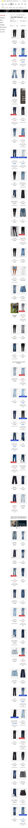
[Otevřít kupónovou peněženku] (12, 4)
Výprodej (18, 25)
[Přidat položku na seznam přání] (16, 30)
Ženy (3, 4)
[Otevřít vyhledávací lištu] (25, 8)
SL (14, 14)
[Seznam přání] (22, 4)
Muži (6, 4)
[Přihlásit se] (16, 4)
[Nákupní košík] (25, 4)
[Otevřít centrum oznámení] (19, 4)
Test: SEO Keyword (20, 14)
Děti (9, 4)
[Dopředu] (23, 8)
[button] (14, 21)
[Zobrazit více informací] (14, 45)
